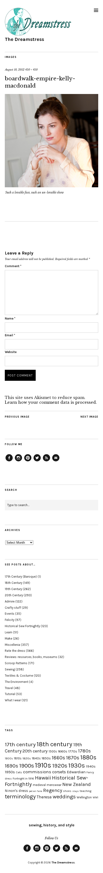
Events (9, 613)
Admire (10, 601)
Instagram (36, 851)
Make (8, 638)
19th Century (13, 589)
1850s (46, 758)
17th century (20, 744)
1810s (18, 758)
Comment (13, 266)
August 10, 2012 (14, 69)
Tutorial (10, 694)
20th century (35, 751)
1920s (59, 765)
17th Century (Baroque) (21, 576)
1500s (53, 751)
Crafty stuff (13, 607)
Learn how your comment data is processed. (51, 402)
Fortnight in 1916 (23, 778)
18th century (54, 744)
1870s (72, 758)
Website (11, 352)
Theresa (44, 797)
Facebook (27, 851)
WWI (95, 797)
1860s (58, 758)
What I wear (13, 700)
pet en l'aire (35, 791)
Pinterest (46, 851)
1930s (76, 765)
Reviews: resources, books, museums (31, 657)
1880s (88, 757)
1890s (11, 766)
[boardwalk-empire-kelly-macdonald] (51, 185)
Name (10, 318)
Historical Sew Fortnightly (22, 626)
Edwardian (76, 772)
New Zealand (76, 784)
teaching (85, 791)
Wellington (84, 797)
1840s (36, 758)
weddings (64, 796)
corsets (59, 771)
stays (75, 791)
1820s (27, 758)
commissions (37, 771)
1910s (43, 765)
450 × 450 (31, 69)
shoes (67, 791)
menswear (54, 785)
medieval (39, 785)
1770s (72, 751)
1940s (91, 766)
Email (10, 335)
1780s (84, 751)
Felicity (9, 620)
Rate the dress (15, 650)
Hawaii (43, 777)
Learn (8, 632)
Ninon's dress (16, 791)
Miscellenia (12, 644)
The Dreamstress (24, 39)
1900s (26, 765)
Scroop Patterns (16, 663)
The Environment (16, 682)
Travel (9, 688)
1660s (62, 751)
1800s (9, 758)
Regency (52, 790)
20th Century (14, 595)
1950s (10, 772)
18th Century (13, 583)
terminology (20, 796)
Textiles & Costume (19, 675)
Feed (66, 851)
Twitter (56, 851)
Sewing (10, 669)
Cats (19, 772)
